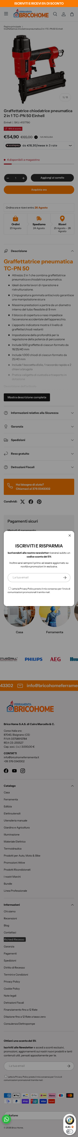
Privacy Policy (27, 588)
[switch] (69, 1131)
